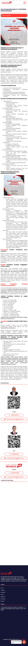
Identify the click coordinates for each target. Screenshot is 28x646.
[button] (24, 2)
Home (2, 588)
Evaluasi (2, 601)
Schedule (3, 592)
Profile (2, 594)
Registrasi (3, 596)
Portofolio (3, 599)
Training (2, 590)
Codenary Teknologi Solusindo (17, 640)
